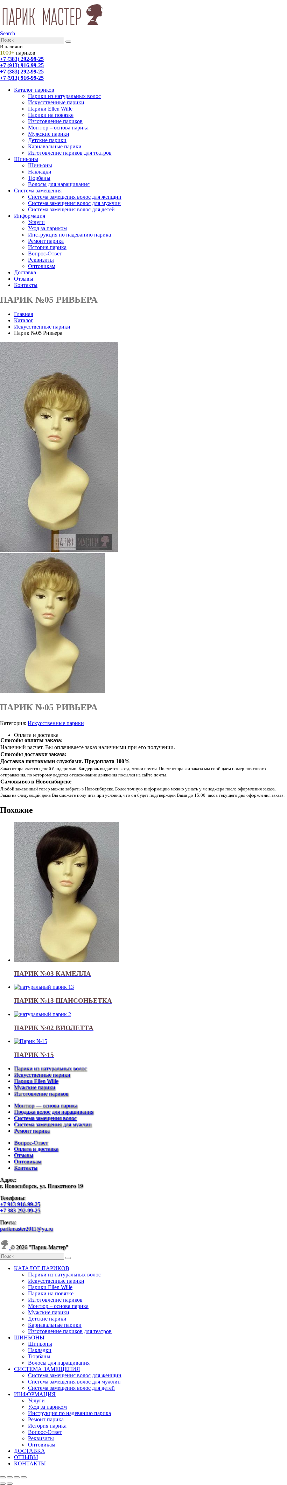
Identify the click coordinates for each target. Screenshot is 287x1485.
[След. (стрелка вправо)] (10, 1484)
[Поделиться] (17, 1477)
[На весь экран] (10, 1477)
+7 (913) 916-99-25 (22, 65)
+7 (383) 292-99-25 (22, 59)
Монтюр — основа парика (45, 1106)
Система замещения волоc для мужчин (74, 203)
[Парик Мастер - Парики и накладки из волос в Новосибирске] (52, 27)
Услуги (36, 222)
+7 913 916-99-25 (20, 1204)
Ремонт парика (46, 241)
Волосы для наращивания (59, 184)
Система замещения (38, 190)
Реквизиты (41, 260)
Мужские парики (48, 134)
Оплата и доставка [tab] (36, 735)
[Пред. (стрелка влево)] (3, 1484)
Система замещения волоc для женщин (74, 197)
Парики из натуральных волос (64, 96)
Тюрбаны (39, 178)
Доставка (25, 272)
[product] (150, 892)
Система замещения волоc (45, 1118)
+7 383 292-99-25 (20, 1210)
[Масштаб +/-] (3, 1477)
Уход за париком (47, 228)
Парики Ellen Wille (50, 109)
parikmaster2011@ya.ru (26, 1229)
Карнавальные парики (55, 146)
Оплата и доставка (36, 1149)
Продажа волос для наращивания (53, 1112)
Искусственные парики (56, 102)
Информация (29, 216)
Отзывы (23, 279)
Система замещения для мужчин (53, 1124)
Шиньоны (26, 159)
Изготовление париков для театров (70, 153)
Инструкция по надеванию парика (69, 235)
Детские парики (47, 140)
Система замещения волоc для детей (71, 209)
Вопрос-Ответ (45, 253)
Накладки (39, 172)
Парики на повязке (51, 115)
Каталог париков (34, 90)
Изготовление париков (55, 121)
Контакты (25, 285)
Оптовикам (41, 266)
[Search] (68, 42)
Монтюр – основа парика (58, 128)
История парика (47, 247)
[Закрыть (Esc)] (24, 1477)
